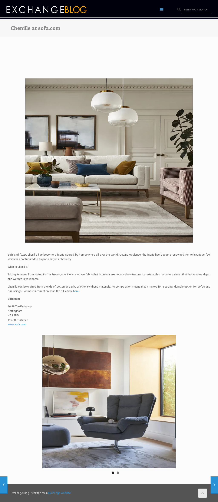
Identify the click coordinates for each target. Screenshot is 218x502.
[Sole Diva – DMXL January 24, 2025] (3, 484)
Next (182, 400)
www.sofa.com (17, 324)
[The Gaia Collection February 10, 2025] (214, 484)
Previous (36, 400)
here (76, 291)
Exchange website (59, 490)
